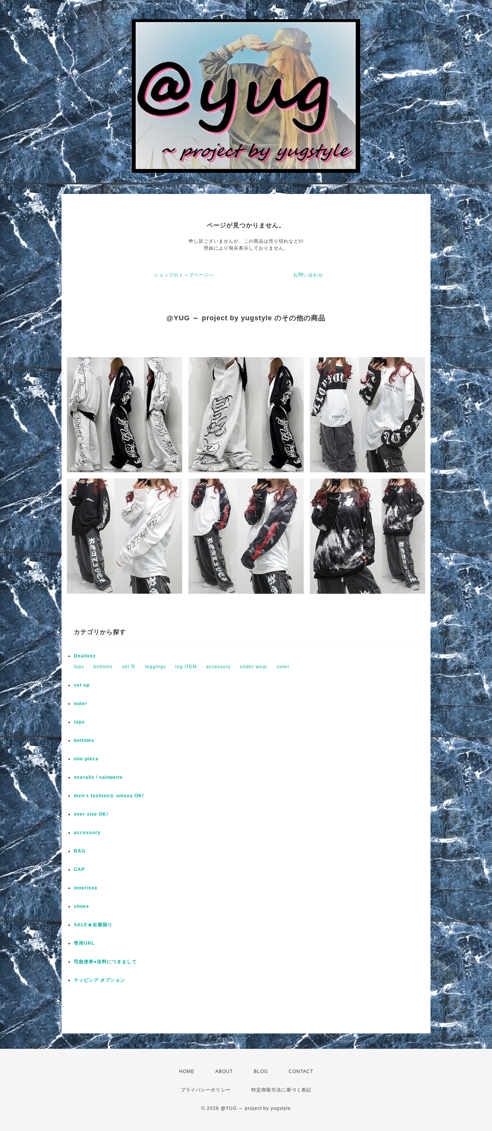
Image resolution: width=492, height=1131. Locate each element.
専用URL (84, 943)
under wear (254, 666)
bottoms (103, 666)
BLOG (261, 1071)
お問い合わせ (308, 275)
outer (283, 666)
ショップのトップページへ (184, 275)
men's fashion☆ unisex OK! (109, 795)
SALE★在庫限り (93, 924)
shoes (81, 906)
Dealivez (85, 656)
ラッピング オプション (99, 980)
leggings (155, 666)
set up (82, 685)
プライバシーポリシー (206, 1090)
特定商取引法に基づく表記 (281, 1090)
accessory (218, 666)
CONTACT (301, 1071)
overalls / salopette (98, 777)
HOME (186, 1071)
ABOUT (224, 1071)
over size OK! (91, 814)
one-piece (86, 759)
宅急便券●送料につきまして (105, 961)
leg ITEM (186, 666)
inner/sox (86, 888)
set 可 (129, 666)
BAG (79, 851)
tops (79, 666)
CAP (79, 869)
